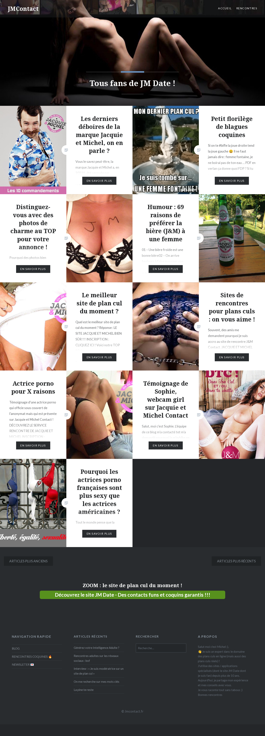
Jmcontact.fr (134, 711)
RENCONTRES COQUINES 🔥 (32, 656)
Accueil (225, 8)
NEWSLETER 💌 (23, 664)
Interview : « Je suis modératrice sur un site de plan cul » (99, 671)
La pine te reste (84, 689)
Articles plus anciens (28, 561)
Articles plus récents (236, 561)
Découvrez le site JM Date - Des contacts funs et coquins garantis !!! (132, 595)
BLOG (16, 648)
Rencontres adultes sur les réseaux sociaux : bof (96, 658)
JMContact (23, 9)
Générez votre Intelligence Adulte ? (96, 647)
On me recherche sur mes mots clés (96, 681)
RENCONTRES (246, 8)
